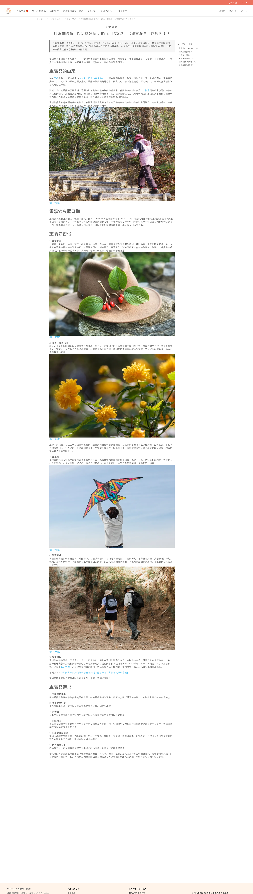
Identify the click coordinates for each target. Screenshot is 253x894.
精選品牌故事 (186, 65)
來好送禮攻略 (186, 58)
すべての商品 (39, 11)
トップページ (42, 19)
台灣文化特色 (70, 19)
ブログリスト (56, 19)
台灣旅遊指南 (186, 52)
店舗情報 (54, 11)
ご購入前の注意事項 (137, 893)
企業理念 (91, 11)
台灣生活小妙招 (187, 62)
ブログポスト (107, 11)
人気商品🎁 (22, 11)
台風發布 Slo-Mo (188, 48)
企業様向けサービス (73, 11)
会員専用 (122, 11)
